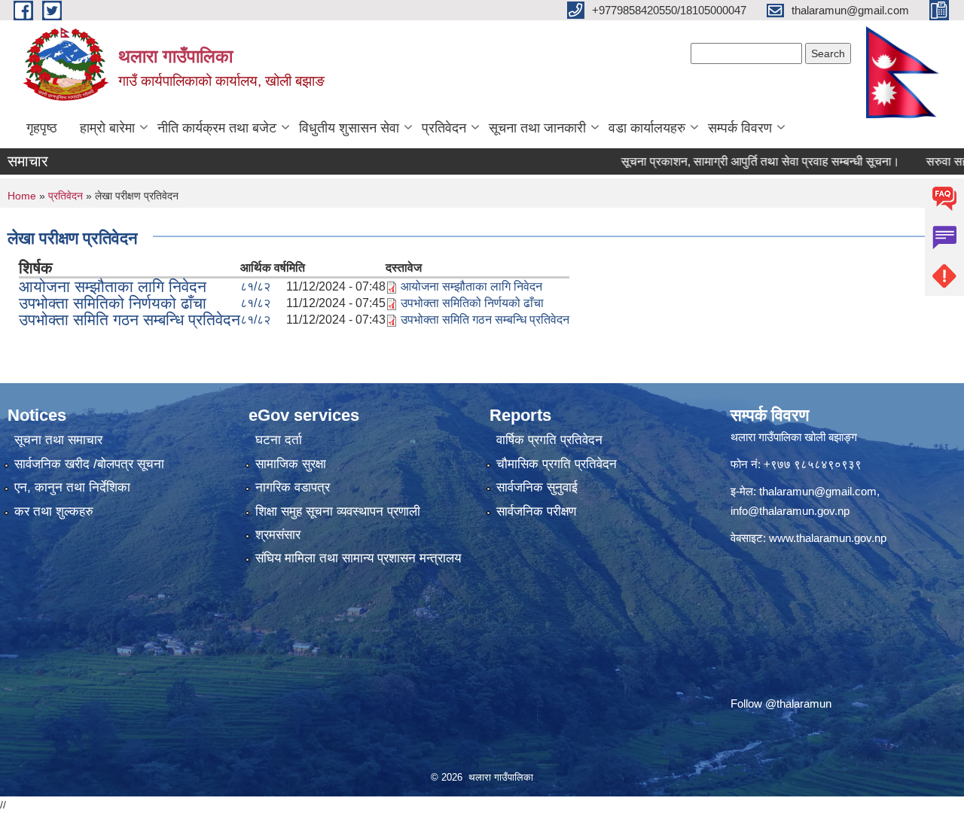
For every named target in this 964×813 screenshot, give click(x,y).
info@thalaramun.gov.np (790, 510)
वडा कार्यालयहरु (647, 128)
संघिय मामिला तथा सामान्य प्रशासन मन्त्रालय (358, 558)
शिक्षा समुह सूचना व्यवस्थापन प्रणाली (337, 511)
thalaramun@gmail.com (818, 491)
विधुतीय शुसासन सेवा (349, 128)
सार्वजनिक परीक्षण (536, 511)
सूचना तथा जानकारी (537, 128)
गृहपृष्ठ (41, 128)
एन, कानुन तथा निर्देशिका (72, 487)
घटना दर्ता (278, 440)
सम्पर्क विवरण (740, 128)
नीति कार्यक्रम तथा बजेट (216, 128)
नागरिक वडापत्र (292, 487)
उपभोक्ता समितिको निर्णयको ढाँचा (112, 303)
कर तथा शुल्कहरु (53, 511)
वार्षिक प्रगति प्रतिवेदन (549, 440)
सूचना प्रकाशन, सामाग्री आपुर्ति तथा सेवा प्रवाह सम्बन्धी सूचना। (736, 161)
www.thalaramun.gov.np (827, 537)
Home (22, 196)
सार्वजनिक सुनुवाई (537, 487)
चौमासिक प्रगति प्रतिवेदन (556, 464)
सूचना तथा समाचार (58, 440)
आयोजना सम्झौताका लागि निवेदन (112, 286)
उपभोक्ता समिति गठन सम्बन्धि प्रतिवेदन (129, 319)
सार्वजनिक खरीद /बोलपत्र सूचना (89, 464)
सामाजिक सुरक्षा (290, 464)
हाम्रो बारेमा (107, 128)
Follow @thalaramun (781, 703)
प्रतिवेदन (444, 128)
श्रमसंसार (277, 535)
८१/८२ (255, 286)
